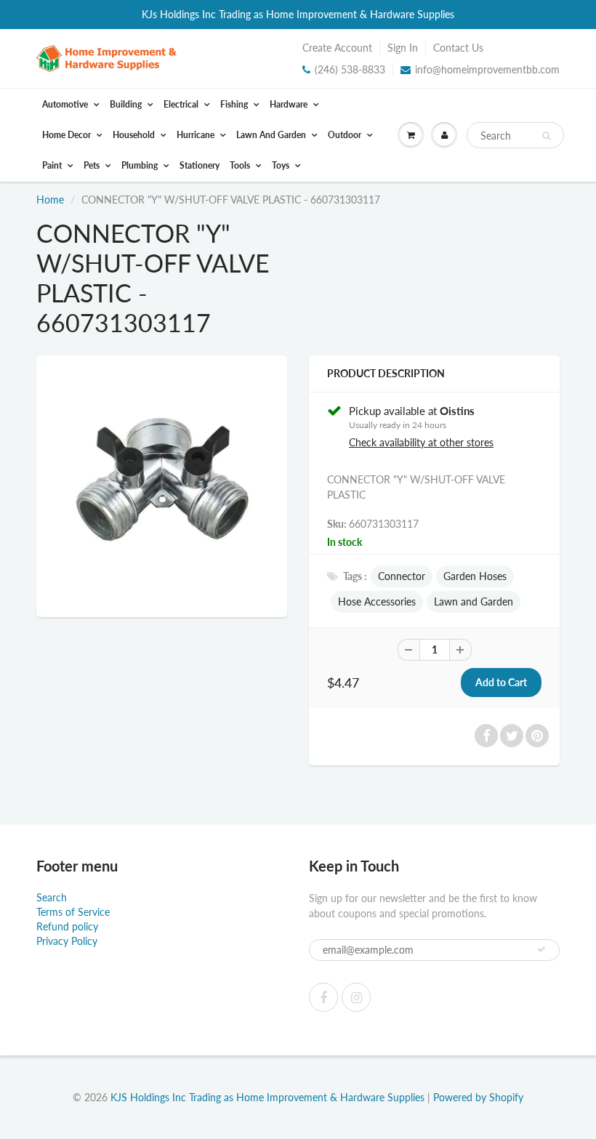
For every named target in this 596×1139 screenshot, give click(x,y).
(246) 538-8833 (350, 69)
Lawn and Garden (473, 601)
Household (135, 134)
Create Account (337, 47)
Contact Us (458, 47)
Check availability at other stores (421, 442)
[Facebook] (323, 997)
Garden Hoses (475, 576)
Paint (53, 165)
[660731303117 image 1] (161, 484)
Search (51, 897)
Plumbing (140, 165)
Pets (93, 165)
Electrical (182, 104)
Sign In (402, 47)
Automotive (66, 104)
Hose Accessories (377, 601)
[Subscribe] (541, 949)
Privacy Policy (66, 941)
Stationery (200, 165)
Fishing (235, 104)
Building (127, 104)
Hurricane (197, 134)
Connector (401, 576)
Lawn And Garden (272, 134)
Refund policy (67, 926)
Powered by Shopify (478, 1097)
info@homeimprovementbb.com (487, 69)
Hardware (290, 104)
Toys (281, 165)
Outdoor (345, 134)
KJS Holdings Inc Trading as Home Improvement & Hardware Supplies (267, 1097)
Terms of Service (73, 912)
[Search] (546, 136)
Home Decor (67, 134)
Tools (241, 165)
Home (50, 199)
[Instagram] (356, 997)
